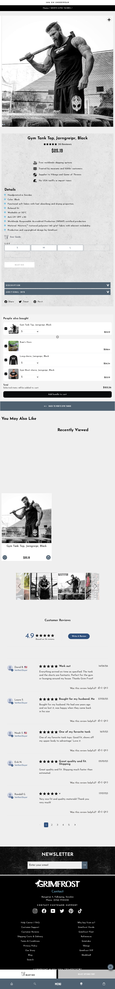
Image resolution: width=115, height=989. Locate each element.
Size (7, 244)
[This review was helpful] (99, 688)
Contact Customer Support (57, 905)
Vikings (86, 946)
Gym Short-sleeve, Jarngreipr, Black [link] (37, 370)
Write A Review (79, 636)
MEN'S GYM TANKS (61, 8)
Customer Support (30, 927)
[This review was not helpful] (105, 688)
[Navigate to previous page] (40, 825)
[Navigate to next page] (75, 825)
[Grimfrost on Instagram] (35, 911)
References (86, 936)
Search (30, 960)
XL (96, 248)
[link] (13, 328)
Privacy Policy (30, 946)
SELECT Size (30, 975)
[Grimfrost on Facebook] (44, 911)
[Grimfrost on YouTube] (53, 911)
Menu (58, 983)
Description (13, 285)
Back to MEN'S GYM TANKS (59, 406)
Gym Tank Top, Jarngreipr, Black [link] (35, 325)
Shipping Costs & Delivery (30, 936)
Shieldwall (86, 955)
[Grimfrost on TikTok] (80, 911)
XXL (17, 254)
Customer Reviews (30, 932)
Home (46, 8)
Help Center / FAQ (30, 923)
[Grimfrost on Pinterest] (71, 911)
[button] (20, 586)
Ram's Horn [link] (25, 342)
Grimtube (86, 941)
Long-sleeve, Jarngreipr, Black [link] (34, 356)
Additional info (15, 292)
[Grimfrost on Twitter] (62, 911)
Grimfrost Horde (86, 927)
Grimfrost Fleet (86, 932)
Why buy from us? (86, 923)
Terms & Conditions (30, 941)
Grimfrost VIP (86, 950)
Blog (30, 955)
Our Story (30, 950)
